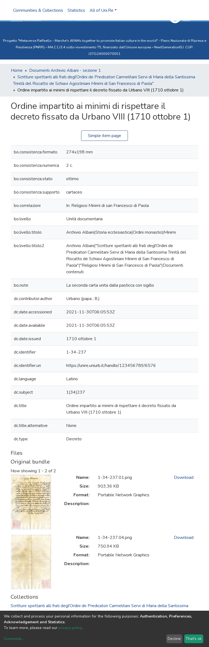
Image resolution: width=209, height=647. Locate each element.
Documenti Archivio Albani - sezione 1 (65, 70)
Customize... (14, 638)
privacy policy (70, 627)
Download (183, 477)
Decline (174, 638)
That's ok (194, 638)
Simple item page (104, 136)
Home (17, 70)
